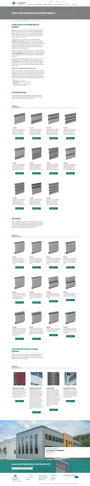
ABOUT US (53, 476)
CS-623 (14, 198)
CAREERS (52, 479)
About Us (67, 4)
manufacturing (37, 58)
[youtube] (29, 479)
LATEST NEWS (53, 478)
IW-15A (31, 292)
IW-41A (65, 327)
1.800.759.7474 (31, 477)
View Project (49, 454)
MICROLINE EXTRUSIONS (35, 388)
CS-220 (48, 128)
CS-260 (65, 128)
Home (13, 20)
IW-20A (48, 292)
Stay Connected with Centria (69, 475)
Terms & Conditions (47, 483)
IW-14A (14, 292)
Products (31, 4)
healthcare (31, 58)
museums (42, 58)
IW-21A (65, 292)
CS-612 (31, 163)
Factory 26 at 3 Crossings (55, 450)
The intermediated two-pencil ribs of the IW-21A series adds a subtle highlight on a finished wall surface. (70, 295)
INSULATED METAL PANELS (43, 476)
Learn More (19, 138)
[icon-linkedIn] (27, 479)
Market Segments (48, 4)
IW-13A (65, 257)
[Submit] (46, 456)
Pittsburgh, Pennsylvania (50, 452)
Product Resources (42, 475)
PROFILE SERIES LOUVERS (69, 388)
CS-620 (65, 163)
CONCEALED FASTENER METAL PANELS (25, 26)
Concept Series (29, 52)
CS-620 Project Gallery (51, 448)
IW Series (16, 219)
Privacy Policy (41, 483)
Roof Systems (41, 479)
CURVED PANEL (50, 388)
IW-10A (14, 257)
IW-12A (48, 257)
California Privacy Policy (55, 483)
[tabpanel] (45, 162)
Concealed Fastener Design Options (25, 350)
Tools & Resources (58, 4)
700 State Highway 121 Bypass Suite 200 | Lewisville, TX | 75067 (16, 481)
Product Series (17, 20)
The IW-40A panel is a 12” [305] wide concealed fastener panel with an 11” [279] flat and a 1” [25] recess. (53, 330)
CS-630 (31, 198)
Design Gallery (38, 4)
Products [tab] (15, 106)
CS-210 (31, 128)
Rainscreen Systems (42, 478)
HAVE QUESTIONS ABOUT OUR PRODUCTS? (31, 464)
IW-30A (14, 327)
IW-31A (31, 327)
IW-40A (48, 327)
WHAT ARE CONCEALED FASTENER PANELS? (33, 13)
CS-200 (14, 128)
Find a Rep (74, 4)
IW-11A (31, 257)
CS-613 (48, 163)
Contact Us (58, 1)
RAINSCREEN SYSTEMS (26, 20)
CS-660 (48, 198)
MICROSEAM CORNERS (18, 388)
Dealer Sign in (51, 1)
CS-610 (14, 163)
